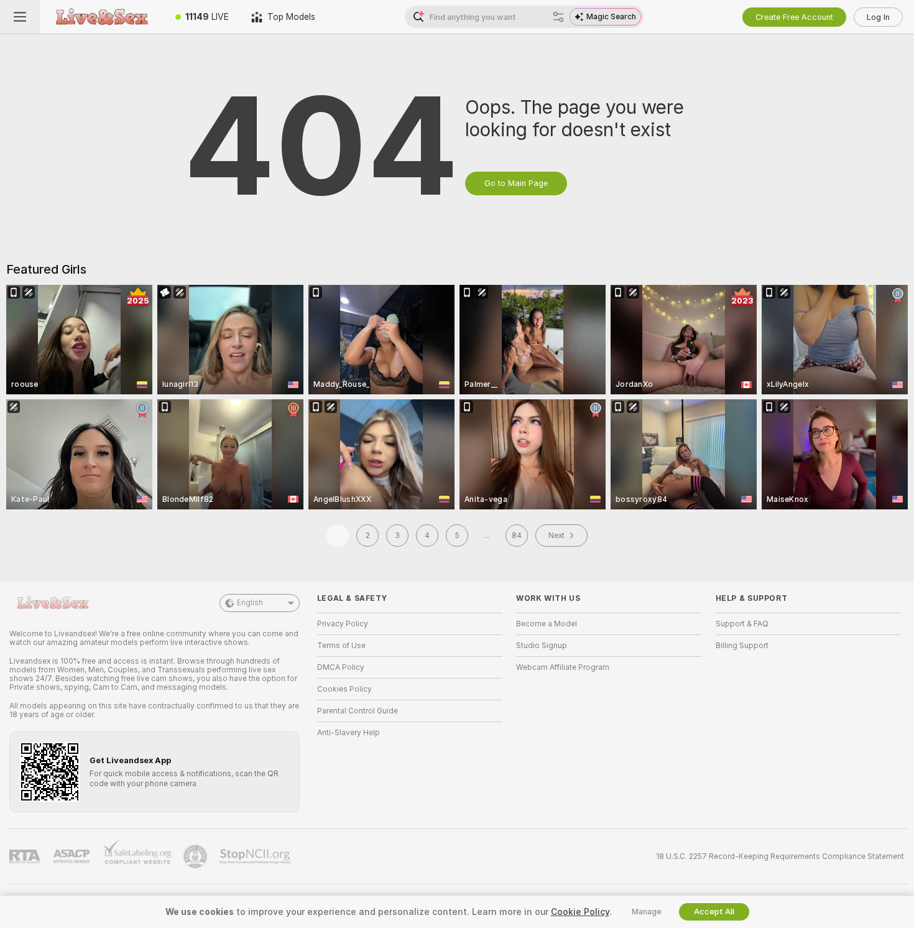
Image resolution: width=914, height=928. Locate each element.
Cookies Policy (344, 689)
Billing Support (742, 645)
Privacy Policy (342, 623)
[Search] (558, 17)
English (250, 602)
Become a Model (546, 623)
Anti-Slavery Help (348, 732)
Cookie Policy (580, 912)
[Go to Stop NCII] (256, 856)
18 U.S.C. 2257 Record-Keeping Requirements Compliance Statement (780, 856)
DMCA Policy (340, 667)
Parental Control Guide (357, 711)
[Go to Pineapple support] (196, 856)
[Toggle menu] (20, 17)
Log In (878, 17)
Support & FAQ (742, 623)
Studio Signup (541, 645)
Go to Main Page (516, 183)
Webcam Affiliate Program (562, 667)
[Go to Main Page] (102, 17)
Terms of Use (341, 645)
